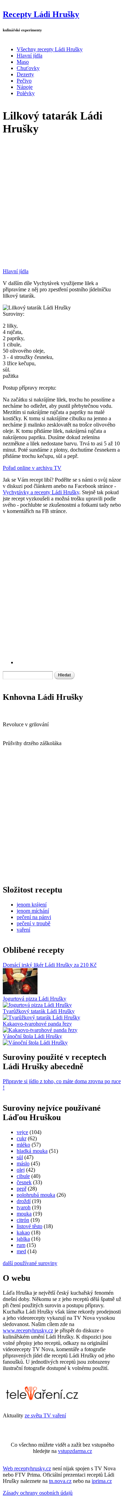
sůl (20, 1157)
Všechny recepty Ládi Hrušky (50, 49)
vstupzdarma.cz (75, 1451)
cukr (21, 1138)
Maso (23, 62)
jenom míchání (33, 911)
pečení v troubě (33, 923)
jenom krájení (32, 905)
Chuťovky (28, 68)
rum (21, 1245)
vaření (23, 930)
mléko (23, 1145)
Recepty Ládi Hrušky (41, 14)
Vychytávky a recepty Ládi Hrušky (41, 492)
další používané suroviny (30, 1263)
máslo (23, 1163)
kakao (23, 1232)
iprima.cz (102, 1481)
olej (21, 1170)
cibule (23, 1176)
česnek (24, 1182)
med (21, 1251)
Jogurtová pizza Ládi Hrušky (34, 999)
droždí (24, 1201)
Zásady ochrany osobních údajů (38, 1493)
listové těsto (29, 1226)
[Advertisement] (62, 205)
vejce (22, 1132)
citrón (23, 1220)
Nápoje (25, 87)
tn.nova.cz (60, 1481)
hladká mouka (32, 1151)
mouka (24, 1214)
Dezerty (25, 74)
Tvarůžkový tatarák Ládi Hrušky (39, 1011)
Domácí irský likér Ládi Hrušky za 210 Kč (50, 965)
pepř (21, 1189)
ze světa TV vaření (45, 1415)
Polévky (26, 93)
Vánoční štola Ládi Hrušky (32, 1036)
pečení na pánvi (34, 917)
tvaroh (24, 1207)
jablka (23, 1239)
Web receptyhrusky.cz (27, 1468)
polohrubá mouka (36, 1195)
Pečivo (24, 81)
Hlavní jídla (29, 56)
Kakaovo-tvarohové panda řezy (37, 1024)
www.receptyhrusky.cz (28, 1330)
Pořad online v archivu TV (32, 468)
